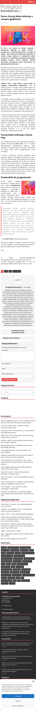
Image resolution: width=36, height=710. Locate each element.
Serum (17, 578)
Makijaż (13, 564)
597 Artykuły (27, 287)
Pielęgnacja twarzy (24, 572)
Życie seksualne (17, 271)
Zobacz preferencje (18, 706)
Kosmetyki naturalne (29, 558)
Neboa (13, 567)
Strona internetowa (7, 374)
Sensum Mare (11, 578)
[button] (33, 681)
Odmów (18, 701)
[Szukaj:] (18, 392)
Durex (6, 271)
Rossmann (4, 578)
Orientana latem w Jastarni (13, 531)
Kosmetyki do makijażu (7, 556)
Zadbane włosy (25, 580)
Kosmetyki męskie (18, 558)
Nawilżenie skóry (5, 567)
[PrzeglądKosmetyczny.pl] (11, 13)
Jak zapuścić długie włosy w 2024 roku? (16, 539)
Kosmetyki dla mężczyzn (28, 553)
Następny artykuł (18, 332)
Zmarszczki (12, 583)
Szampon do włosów (6, 580)
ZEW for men (4, 583)
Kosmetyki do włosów (6, 558)
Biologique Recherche (13, 547)
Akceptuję (18, 696)
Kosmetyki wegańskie (6, 561)
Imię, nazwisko (6, 363)
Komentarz (5, 350)
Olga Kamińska (5, 572)
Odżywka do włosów (6, 569)
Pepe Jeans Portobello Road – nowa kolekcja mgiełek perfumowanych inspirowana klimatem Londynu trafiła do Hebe (17, 493)
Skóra (22, 578)
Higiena (31, 550)
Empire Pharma (24, 550)
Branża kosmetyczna (25, 547)
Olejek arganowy (26, 569)
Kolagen (3, 553)
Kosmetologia (10, 553)
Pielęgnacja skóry (14, 572)
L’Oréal (3, 564)
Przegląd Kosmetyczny (11, 290)
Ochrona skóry (19, 567)
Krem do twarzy (17, 561)
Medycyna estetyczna (22, 564)
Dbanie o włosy (5, 550)
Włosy (14, 580)
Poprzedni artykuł (18, 331)
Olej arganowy (16, 569)
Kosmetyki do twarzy (19, 556)
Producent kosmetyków (28, 575)
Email (3, 369)
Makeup (8, 564)
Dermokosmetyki (14, 550)
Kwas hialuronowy (27, 561)
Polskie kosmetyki (16, 575)
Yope (19, 580)
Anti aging (3, 547)
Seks (10, 271)
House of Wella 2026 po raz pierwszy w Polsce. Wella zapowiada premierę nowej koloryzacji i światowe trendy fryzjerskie (17, 462)
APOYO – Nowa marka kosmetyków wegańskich (19, 514)
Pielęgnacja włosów (6, 575)
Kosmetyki (17, 553)
